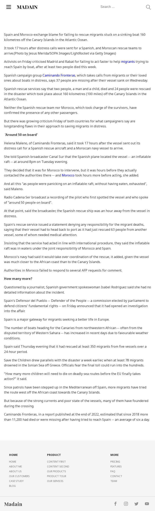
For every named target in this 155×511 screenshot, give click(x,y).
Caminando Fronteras (59, 75)
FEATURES (116, 466)
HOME (12, 461)
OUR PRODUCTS (56, 471)
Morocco (68, 175)
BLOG (12, 486)
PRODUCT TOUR (56, 476)
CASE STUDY (16, 481)
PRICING (115, 461)
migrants (128, 61)
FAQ (112, 471)
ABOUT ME (15, 466)
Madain (13, 504)
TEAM (113, 481)
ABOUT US (15, 471)
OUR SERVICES (55, 481)
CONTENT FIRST (56, 461)
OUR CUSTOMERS (19, 476)
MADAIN (27, 6)
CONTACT (116, 476)
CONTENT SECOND (58, 466)
